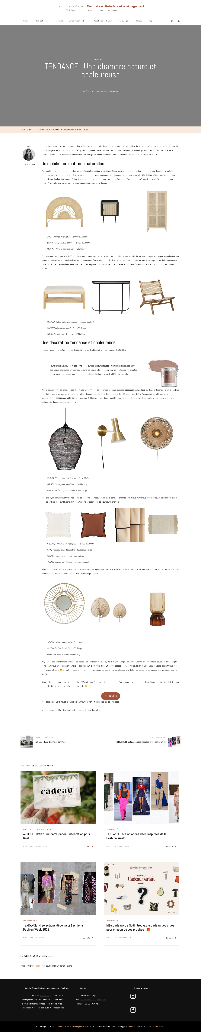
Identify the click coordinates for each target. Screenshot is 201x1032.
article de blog (98, 701)
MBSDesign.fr (93, 398)
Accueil (26, 21)
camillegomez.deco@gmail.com (93, 999)
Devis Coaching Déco (78, 21)
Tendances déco (100, 59)
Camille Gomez (28, 165)
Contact (139, 21)
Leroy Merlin (107, 661)
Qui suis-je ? (124, 21)
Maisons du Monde (70, 501)
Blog (150, 21)
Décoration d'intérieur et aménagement (115, 6)
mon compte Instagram (160, 669)
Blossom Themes (136, 1026)
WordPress (159, 1026)
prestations (132, 682)
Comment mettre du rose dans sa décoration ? (82, 710)
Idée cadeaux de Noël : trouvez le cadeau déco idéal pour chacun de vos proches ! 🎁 (140, 927)
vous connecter (38, 965)
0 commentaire (112, 91)
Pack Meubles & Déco (103, 21)
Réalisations (41, 21)
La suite (86, 846)
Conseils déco (29, 829)
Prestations (58, 21)
